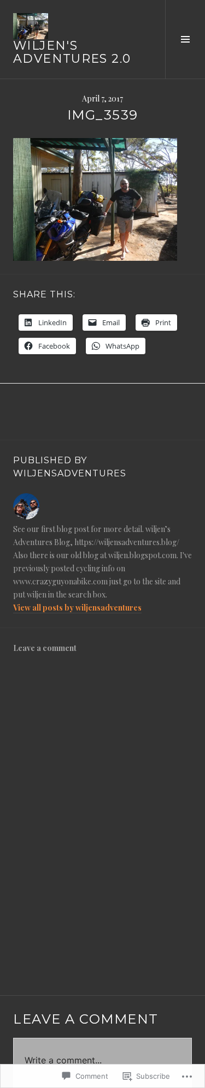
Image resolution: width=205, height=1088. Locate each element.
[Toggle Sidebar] (185, 39)
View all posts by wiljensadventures (77, 607)
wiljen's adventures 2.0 (72, 52)
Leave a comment (45, 648)
